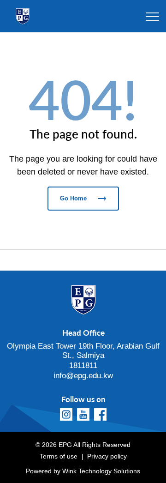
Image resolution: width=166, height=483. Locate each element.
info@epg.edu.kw (83, 375)
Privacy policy (107, 456)
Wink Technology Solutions (101, 471)
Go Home (73, 198)
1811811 (83, 365)
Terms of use (58, 456)
